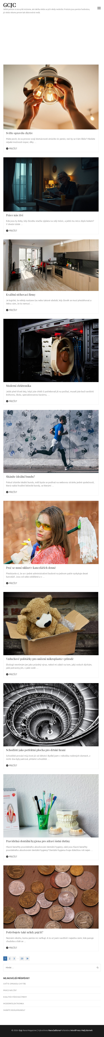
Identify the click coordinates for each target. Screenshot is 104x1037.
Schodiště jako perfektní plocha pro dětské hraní (35, 750)
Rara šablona (54, 1030)
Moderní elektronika (18, 385)
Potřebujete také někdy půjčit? (24, 932)
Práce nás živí (14, 215)
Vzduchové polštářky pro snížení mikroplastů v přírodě (40, 659)
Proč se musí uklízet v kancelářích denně (31, 567)
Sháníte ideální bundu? (20, 476)
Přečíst (12, 148)
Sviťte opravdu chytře (19, 133)
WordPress (75, 1030)
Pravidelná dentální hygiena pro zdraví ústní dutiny (38, 841)
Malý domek (86, 1030)
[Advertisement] (52, 36)
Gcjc (9, 4)
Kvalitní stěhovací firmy (20, 294)
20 (22, 958)
